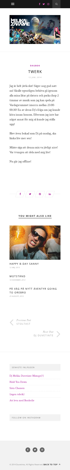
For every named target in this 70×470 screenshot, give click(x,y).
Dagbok (35, 65)
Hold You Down (18, 382)
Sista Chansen (17, 388)
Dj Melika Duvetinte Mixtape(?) (27, 376)
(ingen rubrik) (17, 394)
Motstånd (17, 276)
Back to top (50, 464)
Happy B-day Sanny (24, 263)
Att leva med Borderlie (22, 400)
